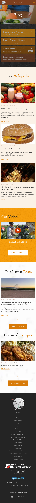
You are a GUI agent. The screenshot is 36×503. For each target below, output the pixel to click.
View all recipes (18, 383)
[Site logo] (18, 404)
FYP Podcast (18, 420)
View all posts (18, 326)
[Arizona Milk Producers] (18, 478)
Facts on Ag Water (18, 459)
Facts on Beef (18, 442)
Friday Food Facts (18, 440)
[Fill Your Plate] (3, 2)
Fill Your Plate (23, 492)
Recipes (18, 417)
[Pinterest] (21, 2)
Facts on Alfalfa (18, 456)
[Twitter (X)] (18, 2)
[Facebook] (14, 2)
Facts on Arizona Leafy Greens (18, 451)
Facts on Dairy (18, 448)
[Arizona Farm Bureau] (18, 465)
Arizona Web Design (19, 496)
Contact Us (18, 429)
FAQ (18, 423)
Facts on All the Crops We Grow (18, 453)
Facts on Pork (18, 445)
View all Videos (18, 253)
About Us (18, 415)
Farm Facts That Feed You (18, 437)
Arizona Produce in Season (18, 434)
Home (18, 412)
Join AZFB (18, 431)
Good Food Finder (24, 486)
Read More (5, 121)
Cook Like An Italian (12, 483)
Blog (18, 426)
